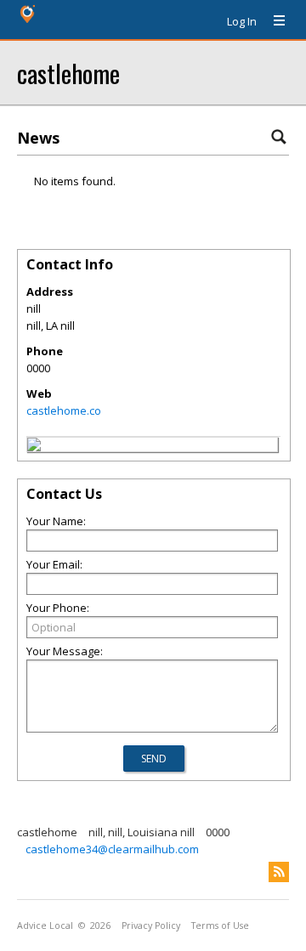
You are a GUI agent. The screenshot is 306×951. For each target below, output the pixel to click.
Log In (242, 21)
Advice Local (45, 925)
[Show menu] (273, 21)
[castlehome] (34, 447)
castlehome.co (63, 410)
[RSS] (279, 872)
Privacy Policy (151, 925)
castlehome (68, 72)
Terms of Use (220, 925)
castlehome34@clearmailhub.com (112, 849)
